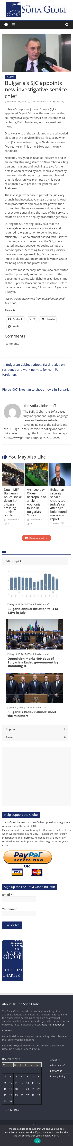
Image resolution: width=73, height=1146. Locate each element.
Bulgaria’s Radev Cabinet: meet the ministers (31, 714)
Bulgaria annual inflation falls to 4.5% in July (32, 611)
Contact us (56, 1070)
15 (38, 1082)
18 (16, 1089)
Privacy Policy (57, 1076)
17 (10, 1089)
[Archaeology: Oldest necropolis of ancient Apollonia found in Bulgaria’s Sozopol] (36, 465)
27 (27, 1095)
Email (7, 894)
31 (10, 1101)
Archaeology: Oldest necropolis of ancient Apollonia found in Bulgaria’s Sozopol (36, 502)
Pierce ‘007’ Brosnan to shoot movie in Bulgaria (36, 391)
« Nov (9, 1109)
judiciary (60, 101)
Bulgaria (10, 76)
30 (5, 1101)
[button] (35, 561)
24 (10, 1095)
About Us (55, 1060)
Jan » (17, 1109)
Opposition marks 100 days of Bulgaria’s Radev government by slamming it (32, 662)
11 (16, 1082)
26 (22, 1095)
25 (16, 1095)
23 (5, 1095)
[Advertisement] (36, 776)
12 (22, 1082)
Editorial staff (57, 1065)
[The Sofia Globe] (6, 24)
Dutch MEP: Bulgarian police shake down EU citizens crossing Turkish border (13, 502)
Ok (37, 1141)
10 (10, 1082)
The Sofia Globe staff (41, 101)
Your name (9, 909)
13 (27, 1082)
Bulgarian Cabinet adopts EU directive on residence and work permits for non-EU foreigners (33, 369)
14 (33, 1082)
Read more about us (53, 1024)
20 (27, 1089)
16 (5, 1089)
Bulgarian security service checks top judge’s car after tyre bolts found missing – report (58, 504)
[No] (68, 1135)
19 (22, 1089)
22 (38, 1089)
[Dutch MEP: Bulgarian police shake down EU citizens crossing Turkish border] (13, 465)
